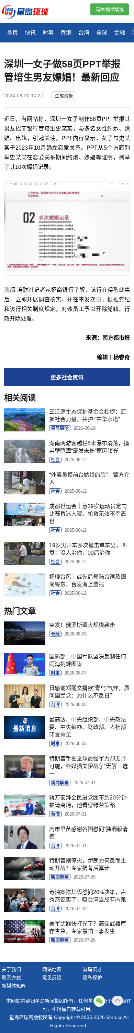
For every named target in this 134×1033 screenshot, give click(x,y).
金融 (119, 33)
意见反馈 (52, 977)
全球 (101, 33)
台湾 (83, 33)
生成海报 (64, 95)
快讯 (30, 33)
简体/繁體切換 (110, 9)
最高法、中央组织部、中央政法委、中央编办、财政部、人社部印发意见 (87, 727)
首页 (12, 33)
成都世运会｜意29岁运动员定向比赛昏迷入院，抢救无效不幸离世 (88, 513)
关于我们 (11, 969)
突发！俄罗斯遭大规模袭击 (82, 625)
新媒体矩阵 (14, 985)
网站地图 (52, 969)
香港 (65, 33)
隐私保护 (92, 977)
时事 (48, 33)
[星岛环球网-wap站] (29, 12)
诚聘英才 (92, 969)
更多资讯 (67, 377)
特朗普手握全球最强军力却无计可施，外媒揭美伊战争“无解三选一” (88, 766)
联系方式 (11, 977)
